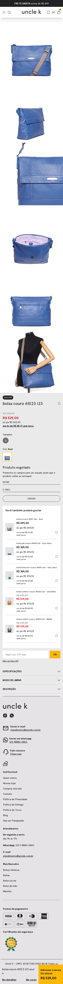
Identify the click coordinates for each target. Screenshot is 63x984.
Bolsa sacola (9, 880)
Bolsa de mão (10, 886)
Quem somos (10, 778)
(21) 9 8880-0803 (18, 845)
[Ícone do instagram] (5, 716)
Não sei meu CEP (10, 661)
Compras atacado (12, 788)
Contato (7, 794)
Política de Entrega (13, 804)
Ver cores (31, 979)
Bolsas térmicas (11, 870)
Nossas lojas (9, 783)
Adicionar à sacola (50, 970)
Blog (5, 815)
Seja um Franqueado (39, 3)
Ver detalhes (9, 979)
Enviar (31, 498)
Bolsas (6, 875)
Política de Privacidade (15, 799)
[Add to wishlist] (59, 403)
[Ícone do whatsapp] (12, 715)
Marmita (7, 891)
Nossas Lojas (20, 3)
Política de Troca (12, 810)
